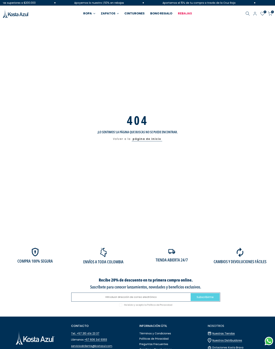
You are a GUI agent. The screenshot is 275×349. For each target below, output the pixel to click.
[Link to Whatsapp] (269, 341)
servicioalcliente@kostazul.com (91, 346)
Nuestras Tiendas (223, 333)
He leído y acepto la (148, 304)
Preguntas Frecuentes (153, 344)
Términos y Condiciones (155, 333)
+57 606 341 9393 (95, 340)
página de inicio (147, 139)
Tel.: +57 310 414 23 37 (85, 333)
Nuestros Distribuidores (227, 340)
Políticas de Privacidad (154, 339)
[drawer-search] (248, 13)
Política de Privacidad (159, 304)
